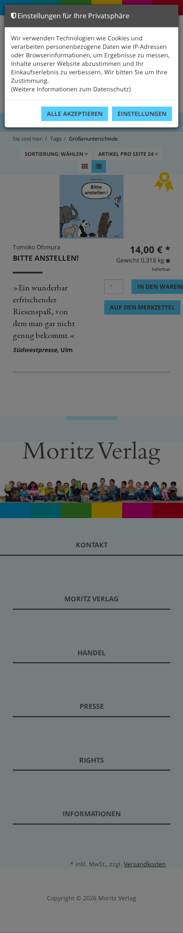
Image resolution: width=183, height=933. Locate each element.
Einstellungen (141, 114)
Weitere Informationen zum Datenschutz (71, 89)
